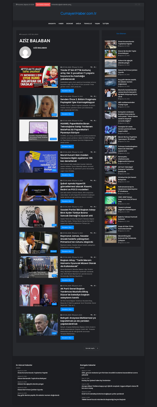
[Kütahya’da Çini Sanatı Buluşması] (111, 180)
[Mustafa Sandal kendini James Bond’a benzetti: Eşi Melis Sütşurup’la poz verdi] (111, 93)
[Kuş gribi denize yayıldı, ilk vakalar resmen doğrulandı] (111, 83)
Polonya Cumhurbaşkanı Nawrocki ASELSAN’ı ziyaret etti (127, 148)
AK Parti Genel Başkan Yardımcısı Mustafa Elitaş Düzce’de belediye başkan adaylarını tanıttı (74, 293)
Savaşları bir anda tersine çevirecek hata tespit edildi (127, 129)
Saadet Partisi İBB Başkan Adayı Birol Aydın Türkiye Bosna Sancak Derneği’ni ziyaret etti (77, 212)
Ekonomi (69, 23)
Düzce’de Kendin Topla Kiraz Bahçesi (127, 52)
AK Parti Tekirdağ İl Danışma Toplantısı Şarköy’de (126, 169)
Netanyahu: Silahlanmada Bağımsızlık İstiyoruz (126, 159)
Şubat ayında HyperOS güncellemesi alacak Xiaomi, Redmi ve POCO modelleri (76, 186)
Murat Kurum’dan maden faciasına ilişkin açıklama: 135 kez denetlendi (76, 158)
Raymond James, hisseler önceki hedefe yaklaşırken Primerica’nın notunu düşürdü (76, 238)
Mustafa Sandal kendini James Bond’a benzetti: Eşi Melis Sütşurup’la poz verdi (127, 93)
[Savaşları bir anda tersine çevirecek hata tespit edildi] (111, 130)
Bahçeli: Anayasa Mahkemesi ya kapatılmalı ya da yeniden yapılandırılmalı (78, 320)
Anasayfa (52, 23)
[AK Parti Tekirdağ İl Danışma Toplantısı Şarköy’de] (111, 170)
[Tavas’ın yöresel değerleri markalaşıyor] (111, 210)
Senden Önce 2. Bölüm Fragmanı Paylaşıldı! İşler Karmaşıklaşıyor (78, 101)
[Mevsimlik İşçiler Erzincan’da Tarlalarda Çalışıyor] (111, 239)
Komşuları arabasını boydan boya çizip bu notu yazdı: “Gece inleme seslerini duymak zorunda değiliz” (128, 116)
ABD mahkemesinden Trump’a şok (126, 103)
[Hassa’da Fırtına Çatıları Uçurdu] (111, 73)
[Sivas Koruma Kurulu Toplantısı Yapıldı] (111, 44)
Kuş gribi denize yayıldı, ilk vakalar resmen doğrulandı (127, 82)
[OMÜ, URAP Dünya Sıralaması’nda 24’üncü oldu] (111, 200)
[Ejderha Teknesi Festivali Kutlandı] (111, 220)
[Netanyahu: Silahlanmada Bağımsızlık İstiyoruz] (111, 160)
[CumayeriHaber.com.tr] (78, 13)
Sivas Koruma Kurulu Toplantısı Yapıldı (126, 42)
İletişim (106, 23)
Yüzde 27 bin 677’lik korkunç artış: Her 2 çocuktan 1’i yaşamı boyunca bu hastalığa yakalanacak (77, 75)
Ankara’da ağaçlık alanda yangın (61, 4)
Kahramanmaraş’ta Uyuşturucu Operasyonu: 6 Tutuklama (128, 189)
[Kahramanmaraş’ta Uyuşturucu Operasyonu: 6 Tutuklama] (111, 190)
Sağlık (78, 23)
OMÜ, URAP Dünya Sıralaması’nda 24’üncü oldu (127, 199)
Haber (61, 23)
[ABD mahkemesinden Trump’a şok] (111, 105)
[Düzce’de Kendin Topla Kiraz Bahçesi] (111, 54)
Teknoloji (88, 23)
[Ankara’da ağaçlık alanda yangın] (111, 63)
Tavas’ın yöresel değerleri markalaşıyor (127, 208)
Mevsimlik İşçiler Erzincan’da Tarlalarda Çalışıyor (127, 238)
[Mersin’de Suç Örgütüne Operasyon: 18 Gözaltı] (111, 140)
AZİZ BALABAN (40, 47)
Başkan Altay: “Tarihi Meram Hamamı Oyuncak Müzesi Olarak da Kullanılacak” (78, 263)
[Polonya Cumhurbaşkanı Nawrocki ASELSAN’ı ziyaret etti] (111, 149)
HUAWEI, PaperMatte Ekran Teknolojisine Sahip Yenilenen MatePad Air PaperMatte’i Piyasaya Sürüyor (76, 128)
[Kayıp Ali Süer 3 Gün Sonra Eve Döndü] (111, 229)
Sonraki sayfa (90, 348)
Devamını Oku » (67, 91)
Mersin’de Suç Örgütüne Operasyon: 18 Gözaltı (127, 138)
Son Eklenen (121, 34)
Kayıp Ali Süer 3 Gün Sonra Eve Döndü (125, 227)
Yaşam (97, 23)
